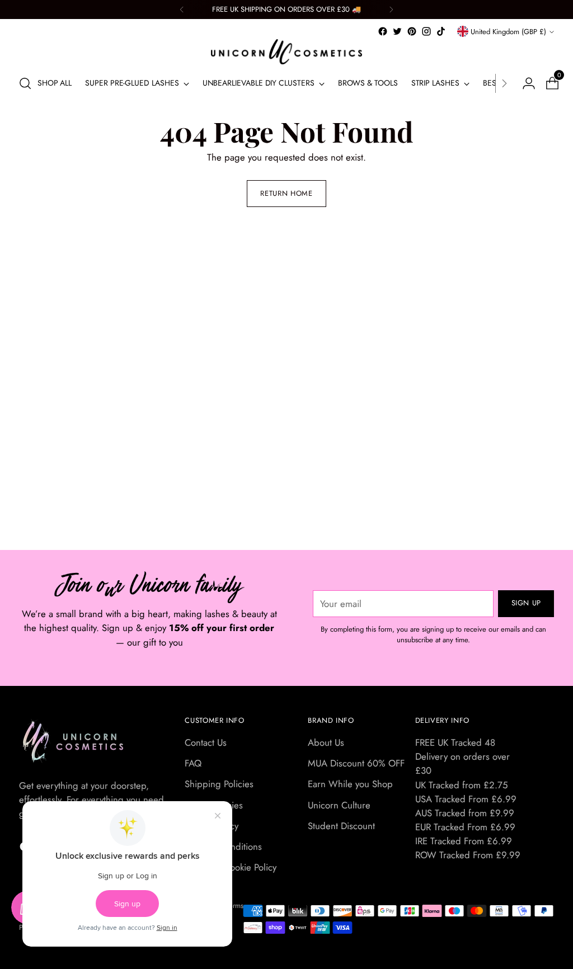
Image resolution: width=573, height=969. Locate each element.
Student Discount (341, 825)
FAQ (193, 763)
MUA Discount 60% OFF (356, 763)
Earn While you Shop (350, 784)
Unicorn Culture (339, 805)
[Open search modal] (25, 83)
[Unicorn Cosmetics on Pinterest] (412, 31)
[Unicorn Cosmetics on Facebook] (383, 31)
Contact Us (206, 742)
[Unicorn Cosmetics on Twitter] (397, 31)
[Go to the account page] (524, 83)
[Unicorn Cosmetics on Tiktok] (441, 31)
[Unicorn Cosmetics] (286, 51)
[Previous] (182, 9)
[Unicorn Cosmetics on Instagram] (426, 31)
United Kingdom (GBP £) (508, 31)
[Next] (391, 9)
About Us (326, 742)
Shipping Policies (219, 784)
